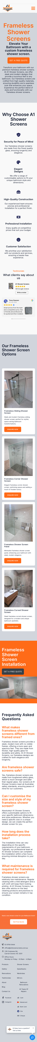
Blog (3, 987)
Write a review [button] (21, 292)
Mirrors (19, 978)
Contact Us (6, 991)
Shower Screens (23, 964)
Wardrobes (21, 973)
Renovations (6, 973)
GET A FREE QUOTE (18, 60)
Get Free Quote (18, 922)
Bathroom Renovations (23, 983)
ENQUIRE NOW (12, 429)
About (4, 982)
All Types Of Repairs (23, 990)
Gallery (4, 969)
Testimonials (6, 978)
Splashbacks (21, 969)
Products (5, 964)
